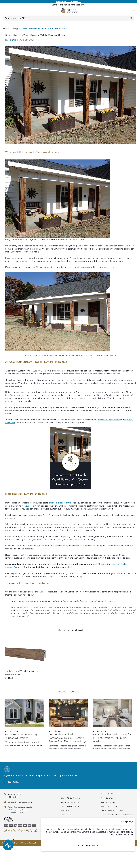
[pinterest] (5, 830)
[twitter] (18, 830)
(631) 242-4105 (14, 797)
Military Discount (108, 802)
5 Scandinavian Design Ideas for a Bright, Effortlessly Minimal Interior (112, 738)
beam (77, 374)
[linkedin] (22, 830)
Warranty (65, 810)
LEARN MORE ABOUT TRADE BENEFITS (68, 5)
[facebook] (14, 830)
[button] (8, 844)
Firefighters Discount (109, 806)
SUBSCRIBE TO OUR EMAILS (68, 2)
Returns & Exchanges (70, 802)
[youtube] (27, 830)
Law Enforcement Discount (112, 810)
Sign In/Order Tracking (70, 798)
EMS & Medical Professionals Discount (116, 815)
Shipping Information (70, 806)
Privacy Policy (126, 835)
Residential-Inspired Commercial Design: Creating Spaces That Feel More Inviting (67, 738)
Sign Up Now (13, 782)
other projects (76, 267)
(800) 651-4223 (14, 794)
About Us (65, 794)
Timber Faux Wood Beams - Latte (23, 671)
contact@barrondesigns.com (20, 802)
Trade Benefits (107, 798)
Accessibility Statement (110, 794)
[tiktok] (31, 830)
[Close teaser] (13, 839)
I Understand (88, 845)
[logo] (69, 10)
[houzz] (35, 830)
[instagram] (10, 830)
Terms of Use (66, 815)
